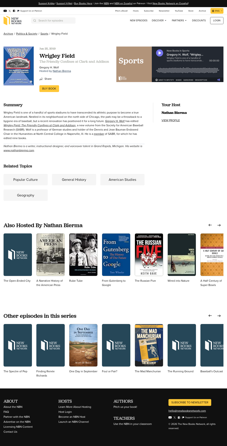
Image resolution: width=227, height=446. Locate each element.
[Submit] (34, 20)
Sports (44, 34)
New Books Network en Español (170, 3)
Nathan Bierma (62, 71)
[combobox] (53, 20)
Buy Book (49, 89)
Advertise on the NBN (17, 422)
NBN (106, 3)
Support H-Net (64, 3)
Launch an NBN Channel (74, 422)
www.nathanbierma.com (19, 150)
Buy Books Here (83, 3)
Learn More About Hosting (75, 407)
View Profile (171, 120)
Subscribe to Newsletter (189, 402)
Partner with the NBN (17, 417)
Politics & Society (26, 34)
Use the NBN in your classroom (133, 424)
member (99, 134)
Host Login (65, 412)
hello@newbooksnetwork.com (187, 411)
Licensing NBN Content (18, 427)
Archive (8, 34)
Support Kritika (46, 3)
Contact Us (10, 432)
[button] (210, 225)
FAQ (6, 412)
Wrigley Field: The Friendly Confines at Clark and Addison (40, 125)
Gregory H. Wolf (115, 121)
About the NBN (13, 407)
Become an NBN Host (72, 417)
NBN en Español (123, 3)
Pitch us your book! (125, 407)
